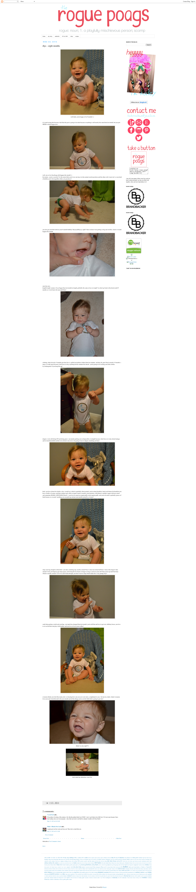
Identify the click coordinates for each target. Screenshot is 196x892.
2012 (57, 857)
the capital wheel (109, 876)
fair (72, 863)
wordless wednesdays (54, 879)
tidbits (136, 876)
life (64, 868)
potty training (94, 872)
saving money (89, 874)
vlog (101, 877)
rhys (64, 874)
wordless (144, 877)
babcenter (109, 857)
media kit (57, 36)
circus (128, 859)
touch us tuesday (144, 876)
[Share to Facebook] (56, 803)
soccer (143, 874)
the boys (104, 876)
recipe (145, 872)
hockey (143, 864)
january (108, 867)
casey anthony (94, 859)
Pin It (44, 846)
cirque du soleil (133, 859)
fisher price (122, 863)
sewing (117, 874)
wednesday (114, 877)
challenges (108, 859)
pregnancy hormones (115, 872)
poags (86, 872)
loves (77, 868)
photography (60, 872)
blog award (51, 859)
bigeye (150, 857)
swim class (89, 876)
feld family (98, 863)
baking (125, 857)
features (92, 863)
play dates (69, 872)
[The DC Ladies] (131, 256)
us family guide (80, 877)
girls (79, 864)
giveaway (82, 864)
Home (82, 838)
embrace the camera (53, 863)
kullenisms (46, 868)
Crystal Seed (50, 815)
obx (138, 870)
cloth (151, 859)
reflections (46, 874)
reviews (57, 874)
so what (140, 874)
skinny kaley (133, 874)
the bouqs (100, 876)
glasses (100, 864)
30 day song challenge (68, 857)
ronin (82, 874)
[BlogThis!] (52, 803)
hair (120, 864)
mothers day (73, 870)
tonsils (139, 876)
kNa (122, 867)
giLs (77, 864)
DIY (121, 861)
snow (137, 874)
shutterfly (121, 874)
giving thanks (95, 864)
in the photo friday (77, 867)
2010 (52, 857)
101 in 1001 (65, 36)
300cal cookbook (78, 857)
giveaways (88, 865)
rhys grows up (69, 874)
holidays (147, 864)
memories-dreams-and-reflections (132, 868)
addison (89, 857)
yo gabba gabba (65, 879)
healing (140, 864)
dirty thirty (109, 861)
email (150, 861)
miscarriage (46, 870)
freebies (150, 863)
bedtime (140, 857)
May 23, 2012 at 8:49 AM (53, 821)
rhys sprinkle (78, 874)
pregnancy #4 (107, 872)
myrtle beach (82, 870)
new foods (105, 870)
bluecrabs (61, 859)
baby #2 (113, 857)
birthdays (46, 859)
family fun (79, 863)
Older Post (118, 838)
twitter (65, 877)
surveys (74, 876)
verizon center (96, 877)
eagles (140, 861)
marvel (87, 868)
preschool (125, 872)
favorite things (85, 863)
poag (73, 872)
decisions (102, 861)
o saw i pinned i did (133, 870)
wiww (140, 877)
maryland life (92, 868)
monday (59, 870)
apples (102, 857)
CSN (78, 861)
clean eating (138, 859)
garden (71, 864)
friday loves (59, 864)
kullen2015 (149, 867)
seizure (113, 874)
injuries (83, 867)
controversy (57, 861)
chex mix (112, 859)
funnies (67, 864)
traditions (150, 876)
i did (50, 867)
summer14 (69, 876)
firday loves (114, 863)
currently (82, 861)
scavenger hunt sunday (97, 874)
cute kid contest (91, 861)
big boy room (146, 857)
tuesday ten (55, 877)
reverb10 (51, 874)
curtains (85, 861)
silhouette (129, 874)
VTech (103, 877)
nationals (99, 870)
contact (49, 861)
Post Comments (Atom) (55, 841)
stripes (57, 876)
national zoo (94, 870)
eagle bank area (136, 861)
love (74, 868)
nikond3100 (126, 870)
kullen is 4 (139, 867)
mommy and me (55, 870)
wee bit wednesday (122, 877)
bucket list (82, 859)
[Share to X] (54, 803)
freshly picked (47, 864)
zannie (70, 879)
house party (46, 867)
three (114, 876)
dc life (96, 861)
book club (65, 859)
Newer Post (46, 838)
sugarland (61, 876)
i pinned (59, 867)
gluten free (104, 864)
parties (140, 870)
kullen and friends (133, 867)
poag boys (76, 872)
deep (106, 861)
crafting (66, 861)
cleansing (147, 859)
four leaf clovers (145, 863)
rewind (61, 874)
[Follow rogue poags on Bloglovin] (139, 103)
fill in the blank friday (106, 863)
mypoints (77, 870)
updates (68, 877)
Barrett (129, 857)
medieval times (121, 868)
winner (134, 877)
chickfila (116, 859)
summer (65, 876)
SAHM (85, 874)
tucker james (46, 877)
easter (147, 861)
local (66, 868)
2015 (61, 857)
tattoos (93, 876)
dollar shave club (126, 861)
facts (71, 863)
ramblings (137, 872)
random (142, 872)
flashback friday (128, 863)
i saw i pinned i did (67, 867)
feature (89, 863)
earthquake (144, 861)
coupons (62, 861)
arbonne (105, 857)
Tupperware (61, 877)
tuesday (51, 877)
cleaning (143, 859)
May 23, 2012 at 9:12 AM (53, 831)
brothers (78, 859)
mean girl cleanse (111, 868)
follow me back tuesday (137, 863)
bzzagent (86, 859)
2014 (59, 857)
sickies (125, 874)
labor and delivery (59, 868)
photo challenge (48, 872)
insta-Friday (93, 867)
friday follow (53, 864)
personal (150, 870)
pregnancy (101, 872)
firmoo (118, 863)
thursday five (121, 876)
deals (99, 861)
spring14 (150, 874)
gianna (74, 864)
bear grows (135, 857)
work (60, 879)
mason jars (97, 868)
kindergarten (118, 867)
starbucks (54, 876)
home (44, 36)
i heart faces (54, 867)
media (116, 868)
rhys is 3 (74, 874)
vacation (86, 877)
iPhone (102, 867)
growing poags (115, 864)
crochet (75, 861)
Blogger (104, 887)
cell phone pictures (101, 859)
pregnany (121, 872)
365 (83, 857)
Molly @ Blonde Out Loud (54, 826)
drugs (131, 861)
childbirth (120, 859)
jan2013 (105, 867)
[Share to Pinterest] (58, 803)
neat (102, 870)
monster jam (67, 870)
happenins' (136, 864)
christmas (124, 859)
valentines (91, 877)
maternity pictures (103, 868)
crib (72, 861)
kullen (125, 866)
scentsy (103, 874)
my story (50, 36)
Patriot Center (145, 870)
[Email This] (50, 803)
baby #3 (117, 857)
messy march (149, 868)
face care (64, 863)
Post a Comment (49, 835)
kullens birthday (52, 868)
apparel (93, 857)
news (117, 870)
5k (84, 857)
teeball (96, 876)
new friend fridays (112, 870)
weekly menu (129, 877)
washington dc (108, 877)
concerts (46, 861)
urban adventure (74, 877)
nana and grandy (89, 870)
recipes (77, 36)
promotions (130, 872)
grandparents (109, 864)
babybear (122, 857)
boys (68, 859)
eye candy (60, 863)
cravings (69, 861)
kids (114, 867)
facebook (68, 863)
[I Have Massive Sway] (132, 255)
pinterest (65, 872)
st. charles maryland (48, 876)
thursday (117, 876)
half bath (122, 864)
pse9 (134, 872)
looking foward (70, 868)
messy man (143, 868)
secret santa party (108, 874)
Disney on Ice (116, 861)
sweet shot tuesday (83, 876)
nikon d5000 (121, 870)
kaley (112, 867)
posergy (89, 872)
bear (132, 857)
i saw (62, 867)
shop (71, 36)
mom (50, 870)
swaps (77, 876)
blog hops (56, 859)
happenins (132, 864)
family (75, 863)
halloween (127, 864)
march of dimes (81, 868)
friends (64, 864)
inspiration (88, 867)
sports (146, 874)
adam (86, 857)
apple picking (97, 857)
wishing (137, 877)
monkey (63, 870)
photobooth (54, 872)
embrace (46, 863)
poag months (82, 872)
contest (53, 861)
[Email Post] (47, 803)
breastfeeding (73, 859)
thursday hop (127, 876)
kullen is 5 (144, 867)
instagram (98, 867)
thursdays (133, 876)
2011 (54, 857)
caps (90, 859)
